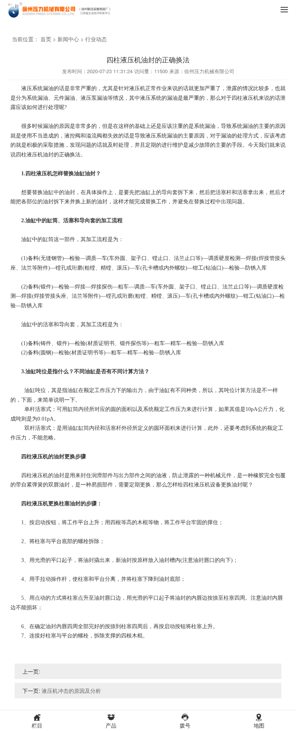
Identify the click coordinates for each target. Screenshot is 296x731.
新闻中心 (68, 39)
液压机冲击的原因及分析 (71, 690)
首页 (45, 39)
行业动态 (96, 39)
